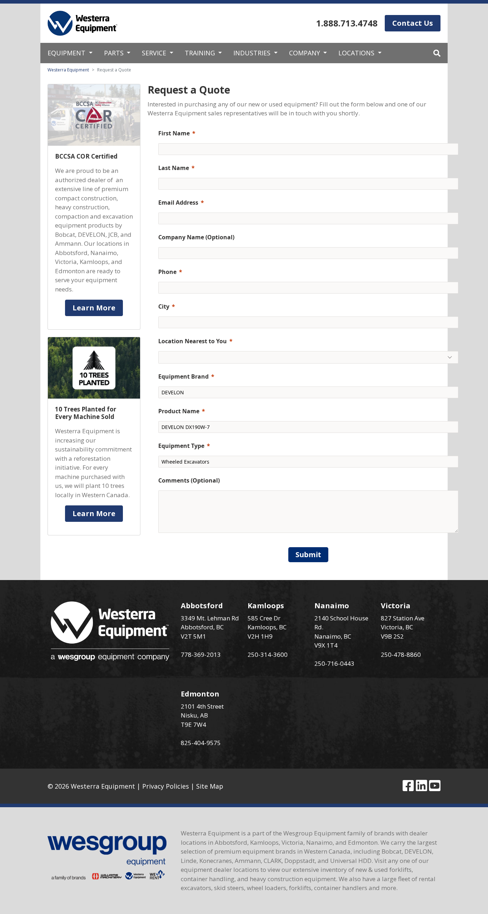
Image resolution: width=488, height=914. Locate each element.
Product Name (178, 411)
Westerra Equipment (68, 70)
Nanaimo (331, 605)
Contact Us (412, 23)
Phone (167, 272)
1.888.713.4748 (347, 23)
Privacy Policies (165, 786)
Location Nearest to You (192, 341)
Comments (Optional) (189, 480)
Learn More (94, 308)
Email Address (178, 202)
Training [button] (201, 53)
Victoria (395, 605)
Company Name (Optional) (196, 237)
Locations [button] (357, 53)
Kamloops (266, 605)
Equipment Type (181, 446)
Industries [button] (252, 53)
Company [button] (305, 53)
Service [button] (155, 53)
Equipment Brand (183, 376)
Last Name (173, 168)
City (163, 306)
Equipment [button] (67, 53)
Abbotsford (202, 605)
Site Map (209, 786)
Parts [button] (114, 53)
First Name (174, 133)
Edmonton (200, 694)
